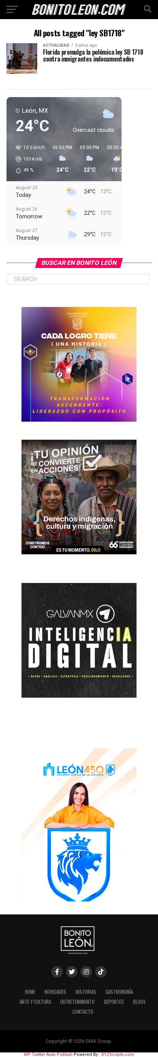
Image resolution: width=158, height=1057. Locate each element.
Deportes (114, 1001)
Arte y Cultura (35, 1001)
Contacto (82, 1011)
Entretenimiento (77, 1001)
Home (30, 991)
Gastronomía (119, 991)
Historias (86, 991)
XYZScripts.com (117, 1054)
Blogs (139, 1001)
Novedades (55, 991)
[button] (28, 159)
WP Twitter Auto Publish (48, 1054)
